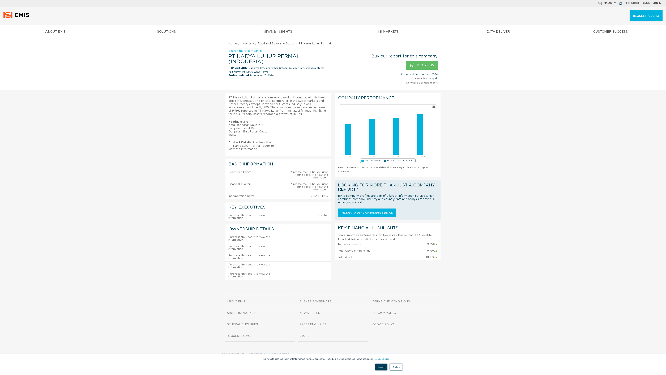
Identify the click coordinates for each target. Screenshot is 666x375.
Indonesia (247, 43)
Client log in (652, 3)
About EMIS (55, 31)
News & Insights (277, 31)
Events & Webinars (316, 301)
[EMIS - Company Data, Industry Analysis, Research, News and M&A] (17, 17)
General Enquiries (242, 324)
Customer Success (610, 31)
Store (304, 336)
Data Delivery (499, 31)
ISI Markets (388, 31)
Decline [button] (396, 366)
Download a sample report (422, 83)
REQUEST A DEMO (646, 16)
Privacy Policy (384, 313)
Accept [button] (381, 366)
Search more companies (245, 50)
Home (232, 43)
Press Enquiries (313, 324)
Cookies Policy (382, 358)
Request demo (238, 336)
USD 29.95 (424, 65)
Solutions (166, 31)
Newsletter (310, 313)
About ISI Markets (242, 313)
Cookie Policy (383, 324)
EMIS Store (632, 3)
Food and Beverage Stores (276, 43)
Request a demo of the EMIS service (367, 213)
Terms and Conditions (391, 301)
